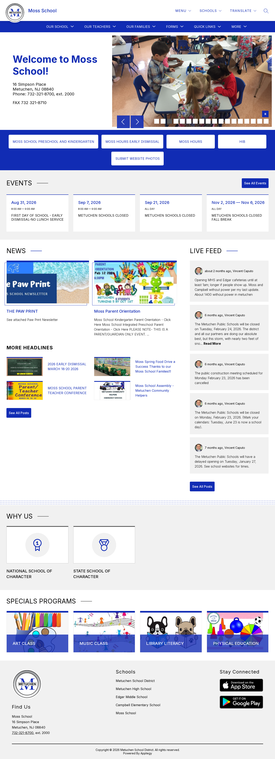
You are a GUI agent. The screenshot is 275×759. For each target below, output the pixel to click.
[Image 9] (208, 121)
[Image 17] (259, 121)
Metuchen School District (135, 681)
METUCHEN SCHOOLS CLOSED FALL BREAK (237, 217)
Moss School (126, 713)
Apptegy (146, 753)
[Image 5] (182, 121)
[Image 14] (240, 121)
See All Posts (19, 413)
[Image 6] (188, 121)
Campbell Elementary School (138, 705)
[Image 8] (201, 121)
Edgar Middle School (131, 697)
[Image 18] (266, 121)
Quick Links (204, 27)
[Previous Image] (123, 122)
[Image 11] (221, 121)
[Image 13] (234, 121)
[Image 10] (214, 121)
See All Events (255, 183)
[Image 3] (169, 121)
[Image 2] (163, 121)
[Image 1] (156, 121)
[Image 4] (176, 121)
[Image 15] (246, 121)
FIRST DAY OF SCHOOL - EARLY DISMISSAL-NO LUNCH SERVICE (37, 217)
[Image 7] (195, 121)
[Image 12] (227, 121)
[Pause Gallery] (265, 114)
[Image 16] (253, 121)
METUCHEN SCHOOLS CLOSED (104, 215)
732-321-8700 (22, 733)
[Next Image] (137, 122)
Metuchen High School (133, 689)
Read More (212, 343)
